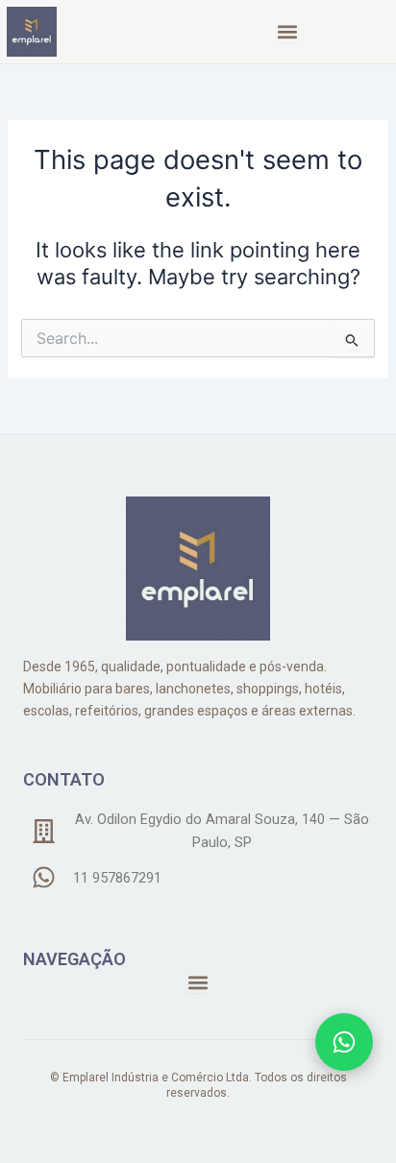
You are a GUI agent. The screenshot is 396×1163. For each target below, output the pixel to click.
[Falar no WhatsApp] (344, 1042)
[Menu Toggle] (287, 31)
